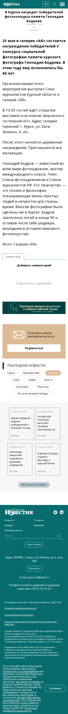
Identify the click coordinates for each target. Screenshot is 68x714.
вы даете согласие (28, 682)
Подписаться (34, 348)
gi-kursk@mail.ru (38, 577)
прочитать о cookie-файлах (20, 671)
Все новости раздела (34, 485)
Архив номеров (34, 544)
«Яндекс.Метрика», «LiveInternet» (22, 699)
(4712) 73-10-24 (41, 589)
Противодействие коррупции (18, 615)
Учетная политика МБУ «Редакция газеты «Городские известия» (30, 623)
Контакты (34, 568)
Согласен (55, 688)
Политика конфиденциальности (20, 608)
